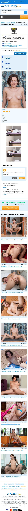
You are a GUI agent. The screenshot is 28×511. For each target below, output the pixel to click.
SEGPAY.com (6, 506)
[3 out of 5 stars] (16, 50)
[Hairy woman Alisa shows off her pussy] (14, 411)
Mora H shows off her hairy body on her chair (12, 450)
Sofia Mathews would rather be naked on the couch (13, 397)
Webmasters (12, 486)
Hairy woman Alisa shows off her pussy (10, 424)
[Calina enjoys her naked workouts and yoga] (14, 332)
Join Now (22, 178)
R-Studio (9, 43)
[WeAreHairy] (14, 494)
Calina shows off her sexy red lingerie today (11, 266)
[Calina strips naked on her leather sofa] (14, 306)
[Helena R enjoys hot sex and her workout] (14, 464)
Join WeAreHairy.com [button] (10, 208)
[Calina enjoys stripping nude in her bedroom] (14, 280)
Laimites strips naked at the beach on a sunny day (13, 371)
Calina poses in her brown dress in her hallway (12, 240)
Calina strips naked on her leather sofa (10, 318)
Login (14, 178)
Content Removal (14, 507)
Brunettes (7, 45)
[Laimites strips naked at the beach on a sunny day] (14, 359)
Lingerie (10, 46)
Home (3, 22)
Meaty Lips (14, 46)
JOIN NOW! (24, 17)
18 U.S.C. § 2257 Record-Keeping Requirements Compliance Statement (14, 489)
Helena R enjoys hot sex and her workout (11, 476)
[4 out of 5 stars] (17, 50)
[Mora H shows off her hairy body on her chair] (14, 438)
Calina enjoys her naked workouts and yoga (11, 345)
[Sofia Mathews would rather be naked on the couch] (14, 385)
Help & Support (11, 484)
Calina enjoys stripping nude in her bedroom (12, 292)
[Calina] (14, 89)
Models (8, 22)
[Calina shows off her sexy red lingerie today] (14, 253)
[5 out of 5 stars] (19, 50)
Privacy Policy (5, 486)
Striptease (4, 46)
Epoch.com (8, 503)
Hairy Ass (12, 45)
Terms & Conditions (20, 484)
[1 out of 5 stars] (13, 50)
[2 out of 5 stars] (14, 50)
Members (18, 486)
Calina (13, 22)
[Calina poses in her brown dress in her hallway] (14, 227)
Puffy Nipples (18, 45)
